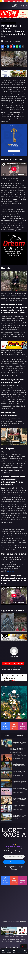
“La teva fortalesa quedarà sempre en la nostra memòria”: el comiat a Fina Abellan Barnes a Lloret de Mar (20, 790)
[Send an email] (10, 41)
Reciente (7, 735)
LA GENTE (8, 19)
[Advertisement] (14, 902)
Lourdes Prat (7, 41)
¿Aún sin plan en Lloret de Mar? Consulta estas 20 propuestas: (20, 780)
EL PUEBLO (12, 936)
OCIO (21, 941)
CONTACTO (6, 936)
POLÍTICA (18, 939)
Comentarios (20, 735)
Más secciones (14, 944)
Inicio (3, 19)
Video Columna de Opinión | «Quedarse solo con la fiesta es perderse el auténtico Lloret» (20, 741)
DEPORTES (4, 941)
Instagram (10, 571)
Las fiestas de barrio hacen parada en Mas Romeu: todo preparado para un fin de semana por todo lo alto (19, 815)
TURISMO (23, 939)
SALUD (24, 941)
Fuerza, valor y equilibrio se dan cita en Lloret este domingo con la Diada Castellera (19, 807)
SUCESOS (12, 939)
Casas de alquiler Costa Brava (14, 926)
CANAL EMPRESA (20, 936)
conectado (19, 668)
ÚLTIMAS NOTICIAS (11, 22)
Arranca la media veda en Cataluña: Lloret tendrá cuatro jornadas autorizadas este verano (20, 756)
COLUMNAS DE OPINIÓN (13, 941)
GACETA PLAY (6, 939)
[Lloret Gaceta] (14, 5)
